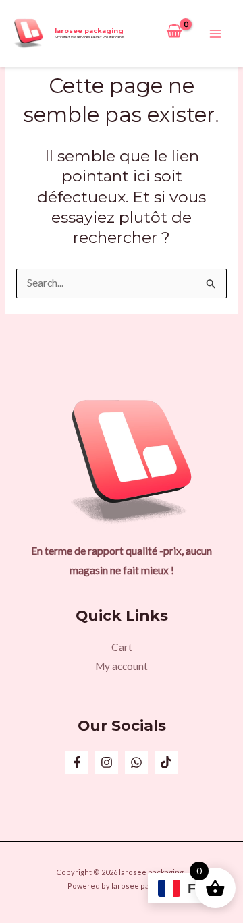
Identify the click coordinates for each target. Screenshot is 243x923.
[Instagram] (106, 762)
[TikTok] (166, 762)
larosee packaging (89, 30)
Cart (121, 647)
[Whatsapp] (136, 762)
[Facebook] (76, 762)
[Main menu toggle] (215, 34)
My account (121, 666)
